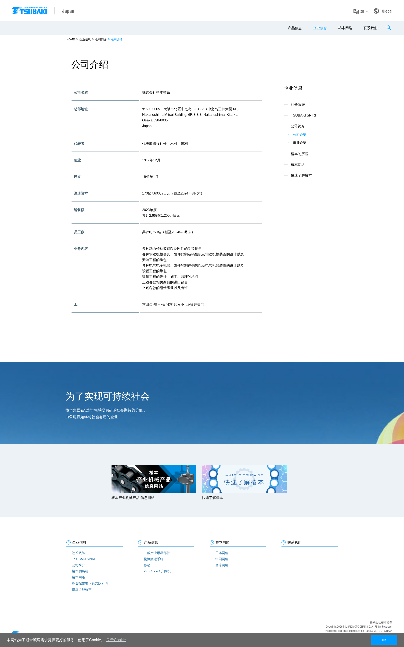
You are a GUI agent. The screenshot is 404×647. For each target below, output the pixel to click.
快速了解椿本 (301, 175)
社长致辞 (298, 104)
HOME (70, 39)
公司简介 (101, 39)
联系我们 (371, 28)
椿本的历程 (299, 154)
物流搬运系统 (153, 559)
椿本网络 (345, 28)
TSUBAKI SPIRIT (304, 115)
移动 (147, 565)
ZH (362, 11)
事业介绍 (299, 143)
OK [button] (384, 640)
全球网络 (221, 565)
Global (387, 11)
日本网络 (221, 553)
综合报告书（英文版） (88, 583)
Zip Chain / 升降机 (157, 571)
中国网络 (221, 559)
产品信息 (295, 28)
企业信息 (320, 28)
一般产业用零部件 (157, 553)
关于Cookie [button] (116, 640)
